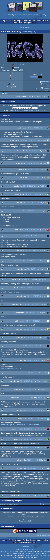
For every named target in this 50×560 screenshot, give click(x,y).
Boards (39, 21)
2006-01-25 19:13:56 (32, 230)
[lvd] (48, 418)
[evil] (48, 269)
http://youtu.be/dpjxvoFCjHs (11, 369)
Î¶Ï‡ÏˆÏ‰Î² (43, 261)
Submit (33, 23)
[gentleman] (48, 236)
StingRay (43, 211)
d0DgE (44, 250)
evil (45, 269)
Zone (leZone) (41, 140)
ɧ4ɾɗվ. (44, 313)
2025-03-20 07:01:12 (28, 495)
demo (15, 67)
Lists (46, 21)
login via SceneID (28, 531)
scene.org (46, 551)
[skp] (48, 360)
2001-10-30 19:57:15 (35, 128)
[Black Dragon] (48, 381)
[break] (48, 163)
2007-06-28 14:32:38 (34, 269)
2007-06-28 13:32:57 (30, 261)
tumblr (31, 110)
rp (43, 504)
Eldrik (44, 337)
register (46, 535)
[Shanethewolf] (48, 288)
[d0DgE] (48, 250)
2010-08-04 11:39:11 (33, 337)
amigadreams (41, 429)
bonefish (43, 389)
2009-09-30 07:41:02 (32, 313)
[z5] (49, 96)
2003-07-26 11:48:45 (33, 163)
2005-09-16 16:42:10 (30, 186)
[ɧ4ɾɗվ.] (48, 313)
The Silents (26, 32)
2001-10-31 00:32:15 (27, 140)
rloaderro (43, 439)
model (44, 329)
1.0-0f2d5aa (12, 551)
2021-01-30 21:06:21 (31, 447)
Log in (4, 21)
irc (46, 553)
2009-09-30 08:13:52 (32, 321)
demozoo (45, 84)
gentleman (42, 236)
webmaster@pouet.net (34, 555)
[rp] (41, 504)
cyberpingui (42, 279)
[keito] (48, 410)
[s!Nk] (48, 373)
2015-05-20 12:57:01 (26, 398)
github (46, 555)
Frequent (43, 346)
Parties (26, 21)
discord (38, 553)
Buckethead (42, 304)
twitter (19, 110)
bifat (44, 460)
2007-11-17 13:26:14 (28, 304)
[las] (48, 169)
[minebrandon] (48, 495)
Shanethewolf (41, 288)
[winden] (48, 194)
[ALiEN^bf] (48, 186)
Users (32, 21)
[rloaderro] (48, 439)
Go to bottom (25, 27)
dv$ (45, 468)
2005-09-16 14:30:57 (34, 178)
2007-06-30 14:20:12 (28, 279)
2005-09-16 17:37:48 (32, 203)
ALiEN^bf (43, 186)
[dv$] (48, 468)
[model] (48, 329)
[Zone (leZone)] (48, 140)
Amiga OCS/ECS (19, 65)
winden (44, 194)
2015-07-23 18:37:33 (34, 418)
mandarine (25, 17)
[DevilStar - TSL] (3, 93)
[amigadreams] (48, 429)
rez (45, 178)
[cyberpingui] (48, 279)
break (44, 163)
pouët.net (3, 551)
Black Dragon (41, 381)
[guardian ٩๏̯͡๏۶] (48, 398)
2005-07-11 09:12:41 (35, 169)
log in (39, 535)
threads (43, 110)
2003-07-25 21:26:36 (32, 151)
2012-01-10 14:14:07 (33, 373)
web (33, 32)
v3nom (44, 230)
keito (44, 410)
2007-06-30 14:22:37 (27, 288)
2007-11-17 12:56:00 (34, 296)
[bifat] (48, 460)
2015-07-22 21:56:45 (33, 410)
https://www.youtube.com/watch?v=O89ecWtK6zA (20, 425)
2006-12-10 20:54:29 (29, 236)
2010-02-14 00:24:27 (32, 329)
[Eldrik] (48, 337)
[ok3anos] (48, 447)
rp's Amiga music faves (9, 504)
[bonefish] (48, 389)
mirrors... (45, 90)
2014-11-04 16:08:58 (31, 389)
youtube (46, 88)
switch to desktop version (25, 549)
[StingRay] (48, 211)
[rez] (48, 178)
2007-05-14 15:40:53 (32, 250)
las (45, 169)
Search (16, 23)
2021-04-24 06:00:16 (33, 460)
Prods (11, 21)
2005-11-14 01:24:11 (30, 211)
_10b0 (44, 203)
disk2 (47, 86)
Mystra (44, 321)
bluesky (37, 110)
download (45, 82)
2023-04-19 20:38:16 (34, 468)
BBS (22, 23)
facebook (12, 110)
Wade (44, 151)
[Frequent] (48, 346)
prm (45, 296)
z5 (46, 96)
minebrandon (42, 495)
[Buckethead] (48, 304)
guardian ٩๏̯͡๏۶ (41, 398)
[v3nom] (48, 230)
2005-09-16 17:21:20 (32, 194)
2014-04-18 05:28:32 (27, 381)
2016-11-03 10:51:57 (27, 429)
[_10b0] (48, 203)
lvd (45, 418)
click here (27, 519)
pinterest (25, 110)
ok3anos (43, 447)
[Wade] (48, 151)
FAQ (27, 23)
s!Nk (44, 373)
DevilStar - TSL (10, 93)
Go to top (25, 547)
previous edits (25, 521)
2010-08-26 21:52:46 (30, 346)
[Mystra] (48, 321)
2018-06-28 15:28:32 (30, 439)
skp (45, 360)
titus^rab (18, 15)
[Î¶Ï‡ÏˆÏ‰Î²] (48, 261)
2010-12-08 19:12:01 (34, 360)
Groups (18, 21)
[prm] (48, 296)
